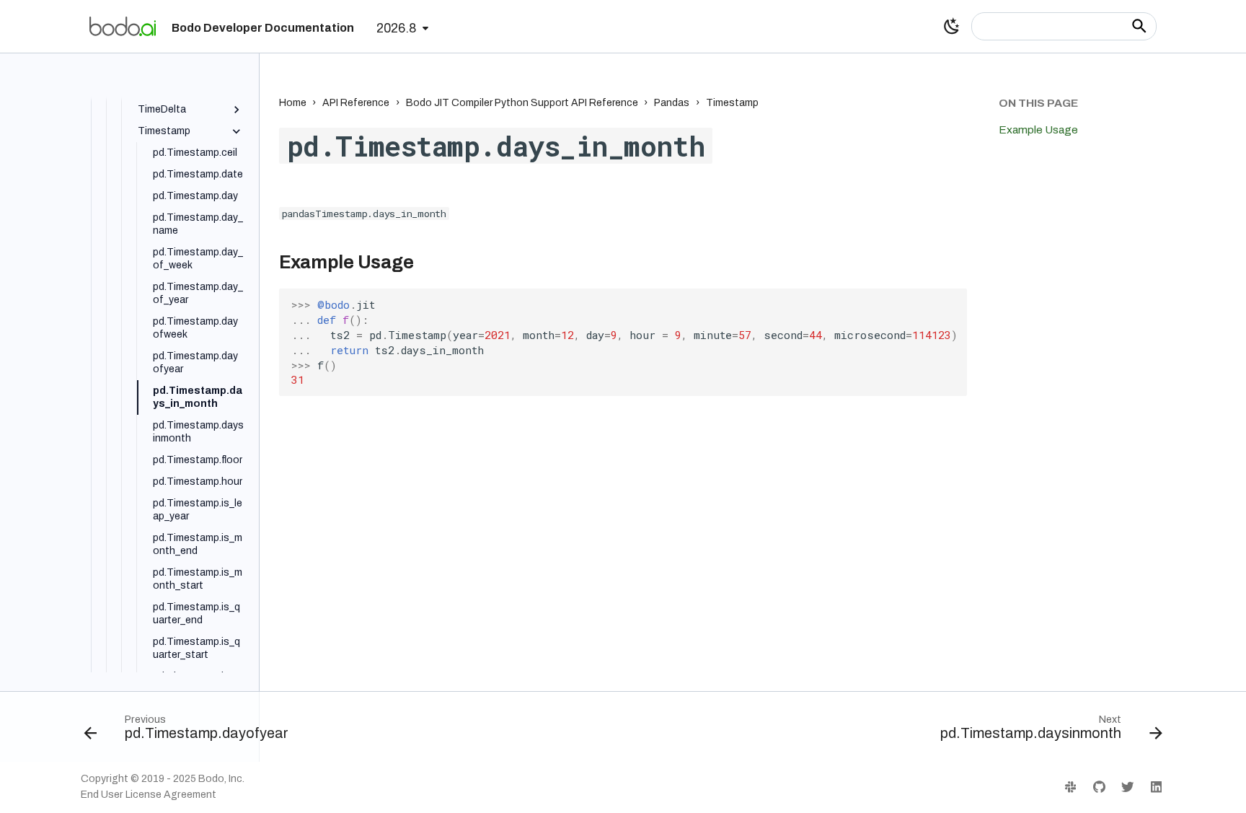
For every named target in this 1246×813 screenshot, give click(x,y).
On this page (1038, 103)
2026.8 (396, 28)
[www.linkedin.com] (1156, 786)
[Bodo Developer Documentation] (122, 26)
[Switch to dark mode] (952, 26)
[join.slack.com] (1070, 786)
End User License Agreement (148, 794)
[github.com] (1098, 786)
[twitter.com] (1127, 786)
